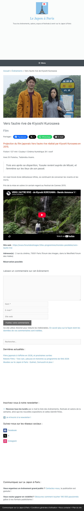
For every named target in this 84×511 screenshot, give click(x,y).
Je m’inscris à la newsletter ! (18, 417)
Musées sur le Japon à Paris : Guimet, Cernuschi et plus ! (28, 362)
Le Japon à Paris (42, 18)
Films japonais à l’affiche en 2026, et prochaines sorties (27, 355)
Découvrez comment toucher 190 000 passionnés (57, 497)
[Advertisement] (42, 42)
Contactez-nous (53, 488)
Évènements (17, 71)
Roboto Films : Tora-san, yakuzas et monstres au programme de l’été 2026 (36, 359)
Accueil (6, 71)
